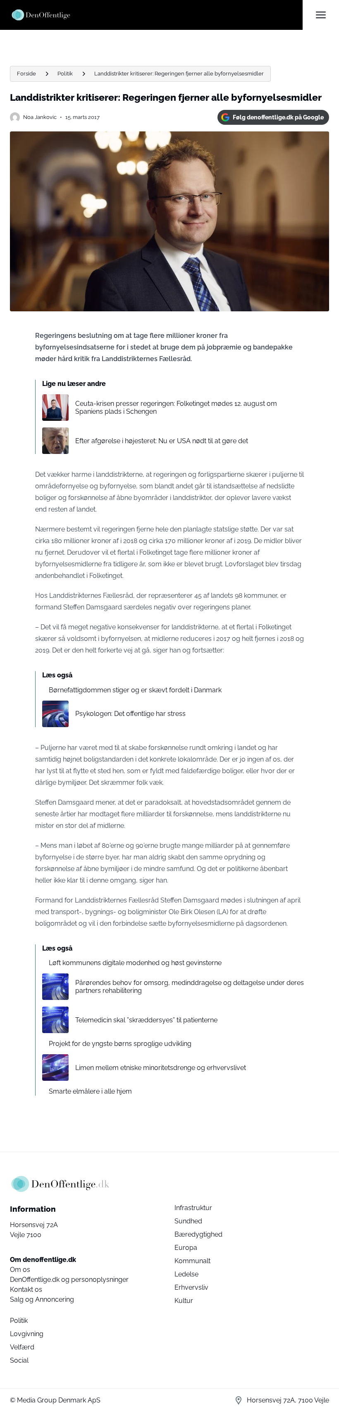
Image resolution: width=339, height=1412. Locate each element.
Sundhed (188, 1221)
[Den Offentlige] (156, 15)
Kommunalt (192, 1261)
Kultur (183, 1301)
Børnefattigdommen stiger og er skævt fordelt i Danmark (135, 690)
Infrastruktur (193, 1208)
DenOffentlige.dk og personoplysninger (69, 1279)
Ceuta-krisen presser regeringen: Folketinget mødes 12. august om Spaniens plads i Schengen (176, 407)
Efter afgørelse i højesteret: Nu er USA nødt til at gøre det (161, 441)
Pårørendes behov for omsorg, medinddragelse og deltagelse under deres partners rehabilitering (189, 987)
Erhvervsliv (191, 1287)
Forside (26, 73)
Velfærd (22, 1347)
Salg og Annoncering (42, 1299)
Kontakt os (26, 1289)
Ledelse (186, 1274)
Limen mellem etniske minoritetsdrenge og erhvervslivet (160, 1068)
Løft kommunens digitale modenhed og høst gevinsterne (135, 963)
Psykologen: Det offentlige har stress (130, 714)
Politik (65, 73)
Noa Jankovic (40, 117)
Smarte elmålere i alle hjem (90, 1091)
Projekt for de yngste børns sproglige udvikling (120, 1044)
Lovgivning (26, 1334)
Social (19, 1360)
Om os (20, 1270)
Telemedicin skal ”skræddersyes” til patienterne (146, 1020)
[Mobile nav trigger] (321, 15)
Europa (185, 1248)
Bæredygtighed (198, 1234)
